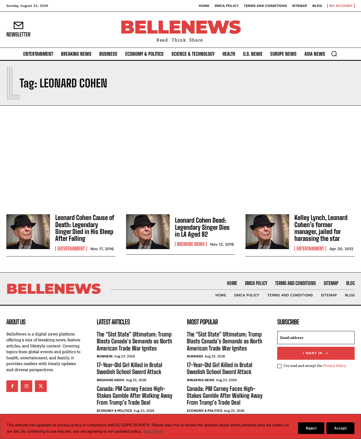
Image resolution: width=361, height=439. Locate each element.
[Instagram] (26, 386)
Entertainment (71, 248)
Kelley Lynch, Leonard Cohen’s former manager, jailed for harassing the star (321, 228)
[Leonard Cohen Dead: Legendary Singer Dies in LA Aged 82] (148, 231)
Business (105, 356)
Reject (311, 428)
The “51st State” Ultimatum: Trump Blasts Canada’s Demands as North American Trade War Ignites (134, 341)
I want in (312, 353)
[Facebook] (12, 386)
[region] (180, 426)
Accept (340, 428)
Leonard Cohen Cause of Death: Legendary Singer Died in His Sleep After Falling (84, 228)
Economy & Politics (114, 411)
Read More (153, 431)
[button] (334, 53)
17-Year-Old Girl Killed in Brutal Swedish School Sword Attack (129, 368)
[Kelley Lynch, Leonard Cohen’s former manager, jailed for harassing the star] (267, 231)
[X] (41, 386)
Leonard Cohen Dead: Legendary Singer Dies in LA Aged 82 (202, 227)
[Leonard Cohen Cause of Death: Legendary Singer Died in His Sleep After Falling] (28, 231)
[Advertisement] (180, 158)
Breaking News (191, 244)
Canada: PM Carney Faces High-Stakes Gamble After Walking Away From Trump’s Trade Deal (134, 395)
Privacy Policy (334, 365)
